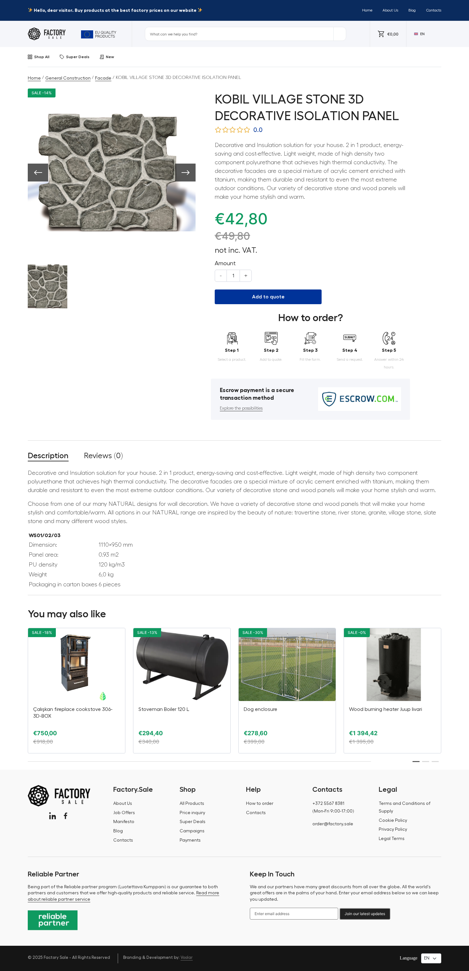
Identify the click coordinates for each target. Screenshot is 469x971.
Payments (190, 840)
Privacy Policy (393, 829)
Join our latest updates (365, 913)
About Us (390, 10)
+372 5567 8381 (328, 803)
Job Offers (124, 813)
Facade (103, 78)
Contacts (433, 10)
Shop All (41, 57)
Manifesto (123, 822)
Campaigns (192, 831)
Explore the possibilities (241, 408)
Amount (225, 263)
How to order (259, 803)
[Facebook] (66, 816)
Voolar (187, 957)
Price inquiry (192, 813)
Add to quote (268, 296)
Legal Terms (392, 838)
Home (367, 10)
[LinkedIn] (52, 816)
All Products (192, 803)
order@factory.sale (332, 824)
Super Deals (77, 57)
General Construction (68, 78)
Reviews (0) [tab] (103, 455)
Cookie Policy (393, 820)
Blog (412, 10)
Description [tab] (48, 455)
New (110, 57)
